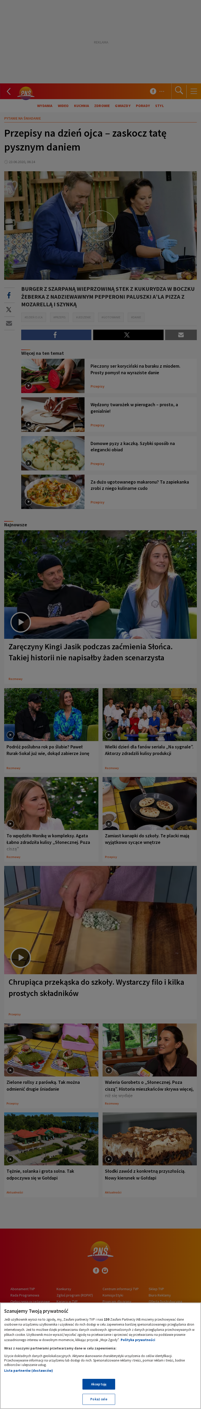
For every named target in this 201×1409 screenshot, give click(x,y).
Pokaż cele (98, 1399)
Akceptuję (99, 1384)
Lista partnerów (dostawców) (28, 1370)
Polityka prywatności (138, 1340)
